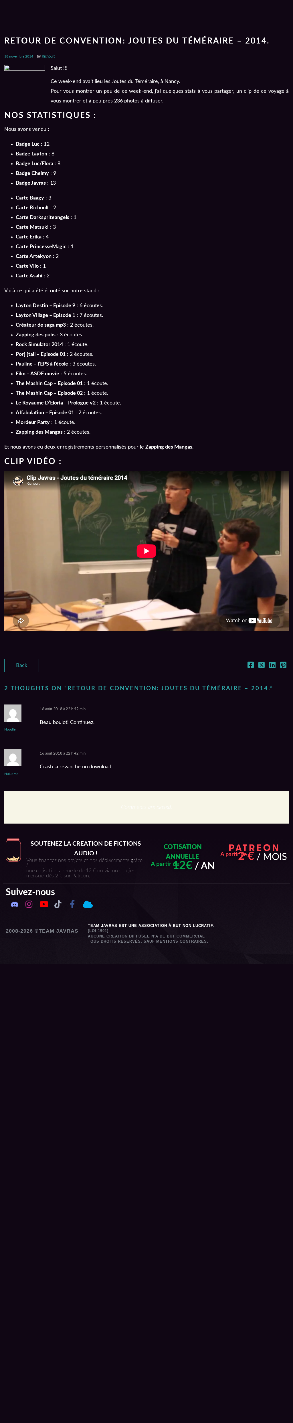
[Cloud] (87, 904)
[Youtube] (43, 904)
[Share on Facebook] (250, 666)
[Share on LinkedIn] (272, 666)
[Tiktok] (58, 904)
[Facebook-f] (72, 904)
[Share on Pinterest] (283, 666)
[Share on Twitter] (261, 666)
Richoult (48, 56)
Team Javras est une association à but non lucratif (150, 925)
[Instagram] (29, 904)
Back (21, 665)
